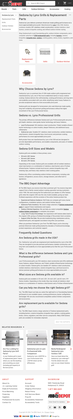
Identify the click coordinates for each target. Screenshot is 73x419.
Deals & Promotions (9, 389)
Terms (52, 412)
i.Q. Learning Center (9, 386)
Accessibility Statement (34, 400)
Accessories (54, 9)
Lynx (54, 25)
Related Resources (12, 327)
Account (28, 383)
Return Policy (30, 391)
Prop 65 (28, 397)
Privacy (47, 412)
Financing (6, 394)
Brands (4, 9)
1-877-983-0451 (55, 389)
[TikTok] (64, 407)
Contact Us (6, 402)
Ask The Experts (63, 322)
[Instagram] (60, 407)
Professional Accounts (11, 400)
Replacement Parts (8, 19)
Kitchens (37, 9)
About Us (5, 383)
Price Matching (8, 391)
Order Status (30, 386)
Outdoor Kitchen (7, 26)
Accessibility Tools (32, 402)
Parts (14, 9)
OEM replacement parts (42, 36)
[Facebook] (50, 407)
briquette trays (31, 38)
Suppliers (5, 397)
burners (59, 36)
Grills (24, 9)
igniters (39, 38)
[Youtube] (55, 407)
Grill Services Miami (32, 394)
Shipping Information (33, 389)
